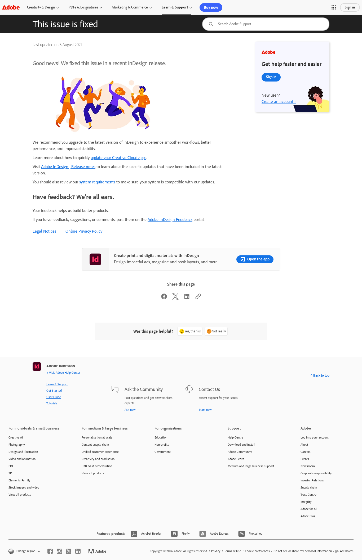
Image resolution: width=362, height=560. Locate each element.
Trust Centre (308, 494)
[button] (333, 7)
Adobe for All (309, 509)
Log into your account (315, 437)
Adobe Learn (236, 459)
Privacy (215, 551)
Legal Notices (44, 231)
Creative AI (15, 437)
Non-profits (161, 444)
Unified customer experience (100, 452)
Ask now (130, 410)
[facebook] (50, 551)
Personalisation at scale (97, 437)
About (304, 444)
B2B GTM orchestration (97, 466)
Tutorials (52, 403)
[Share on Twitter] (175, 298)
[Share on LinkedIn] (187, 298)
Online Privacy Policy (83, 231)
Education (160, 437)
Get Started (54, 390)
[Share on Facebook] (164, 298)
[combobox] (265, 24)
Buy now (211, 7)
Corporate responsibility (316, 473)
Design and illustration (23, 452)
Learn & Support (175, 7)
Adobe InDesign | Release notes (68, 166)
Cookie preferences (257, 551)
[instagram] (59, 551)
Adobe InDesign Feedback (170, 219)
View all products (19, 494)
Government (162, 452)
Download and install (241, 444)
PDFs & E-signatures (83, 7)
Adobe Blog (308, 516)
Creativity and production (98, 459)
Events (305, 459)
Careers (306, 452)
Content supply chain (95, 444)
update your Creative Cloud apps (118, 157)
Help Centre (235, 437)
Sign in (350, 7)
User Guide (53, 397)
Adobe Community (240, 452)
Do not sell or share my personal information (302, 551)
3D (10, 473)
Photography (16, 444)
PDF (11, 466)
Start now (205, 410)
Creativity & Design (41, 7)
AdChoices (347, 551)
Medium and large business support (251, 466)
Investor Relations (312, 480)
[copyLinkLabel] (198, 298)
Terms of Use (232, 551)
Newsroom (308, 466)
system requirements (97, 181)
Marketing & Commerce (130, 7)
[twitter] (68, 551)
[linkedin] (78, 551)
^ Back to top (320, 375)
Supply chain (309, 487)
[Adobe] (11, 7)
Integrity (306, 502)
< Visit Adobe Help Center (63, 372)
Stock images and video (23, 487)
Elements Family (19, 480)
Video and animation (22, 459)
